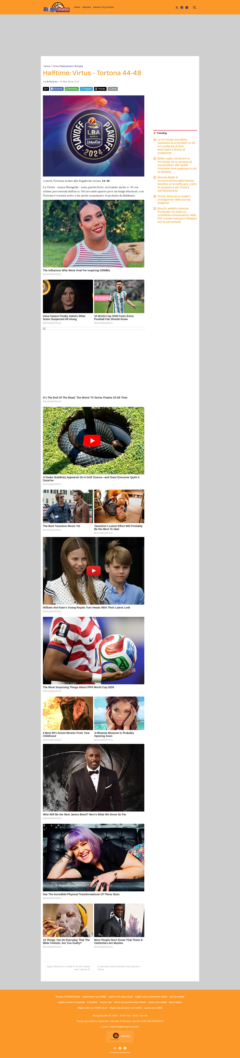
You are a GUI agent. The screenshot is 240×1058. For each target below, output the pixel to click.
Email (114, 89)
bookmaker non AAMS (94, 996)
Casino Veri (106, 1002)
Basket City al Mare (103, 7)
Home (47, 66)
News (77, 7)
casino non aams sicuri (120, 996)
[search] (194, 7)
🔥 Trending (160, 133)
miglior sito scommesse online (151, 996)
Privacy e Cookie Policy (68, 996)
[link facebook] (181, 7)
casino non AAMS (157, 1002)
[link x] (176, 7)
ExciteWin (92, 1002)
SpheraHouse (125, 1052)
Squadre (86, 7)
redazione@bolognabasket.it (124, 1026)
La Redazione (50, 81)
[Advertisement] (120, 35)
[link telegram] (186, 7)
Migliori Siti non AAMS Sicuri (92, 1007)
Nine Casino (175, 1002)
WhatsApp (72, 89)
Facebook (58, 89)
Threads (101, 89)
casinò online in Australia (71, 1002)
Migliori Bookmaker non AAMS (126, 1007)
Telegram (87, 89)
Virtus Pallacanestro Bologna (68, 66)
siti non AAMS (176, 996)
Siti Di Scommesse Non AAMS (130, 1002)
